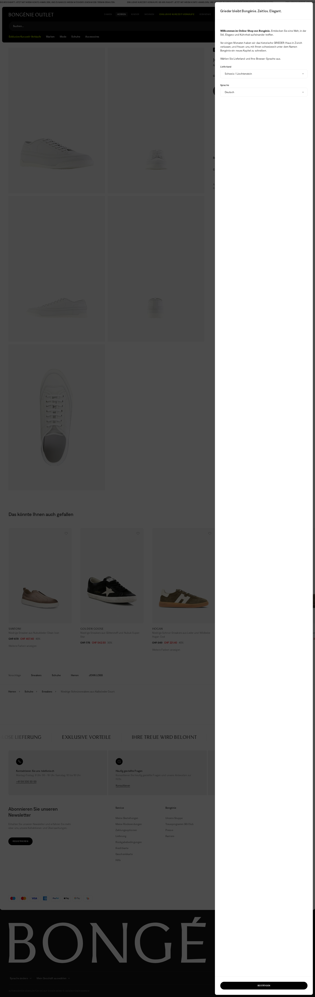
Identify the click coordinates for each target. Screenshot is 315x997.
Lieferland (225, 66)
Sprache (224, 85)
